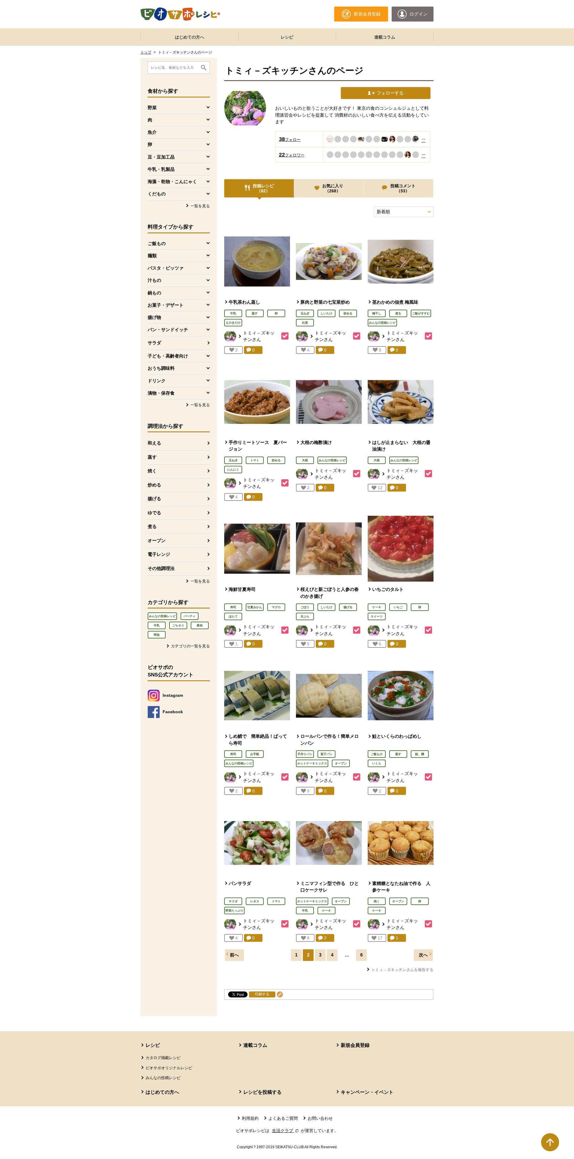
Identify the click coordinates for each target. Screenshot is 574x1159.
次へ (423, 954)
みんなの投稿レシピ (162, 616)
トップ (146, 52)
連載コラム (384, 37)
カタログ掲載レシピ (163, 1057)
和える (154, 442)
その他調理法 (161, 568)
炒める (154, 484)
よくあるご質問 (283, 1118)
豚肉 (200, 625)
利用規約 (250, 1118)
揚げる (154, 498)
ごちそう (178, 625)
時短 (157, 634)
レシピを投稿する (262, 1092)
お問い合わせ (320, 1118)
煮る (152, 526)
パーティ (190, 616)
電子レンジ (159, 554)
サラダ (154, 342)
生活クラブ (286, 1130)
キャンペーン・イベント (367, 1092)
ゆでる (154, 512)
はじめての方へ (189, 37)
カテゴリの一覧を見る (190, 646)
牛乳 (157, 625)
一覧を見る (200, 206)
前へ (234, 954)
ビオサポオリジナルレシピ (169, 1068)
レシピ (287, 37)
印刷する (262, 994)
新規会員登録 (355, 1045)
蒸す (152, 457)
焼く (152, 470)
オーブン (157, 540)
